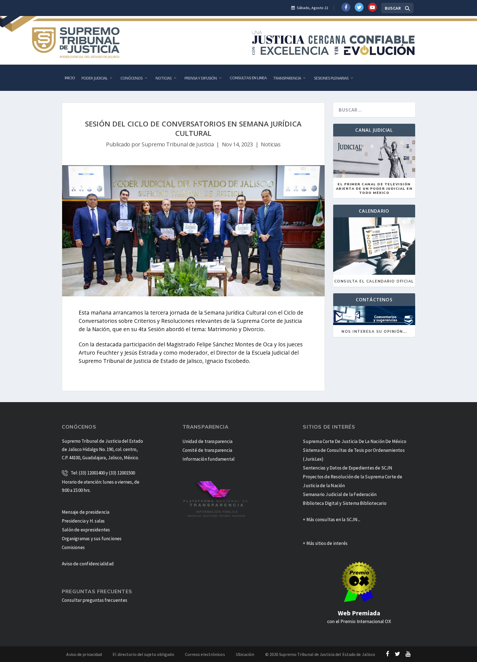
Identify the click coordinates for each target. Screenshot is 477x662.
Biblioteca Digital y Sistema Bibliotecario (344, 503)
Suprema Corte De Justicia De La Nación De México (354, 441)
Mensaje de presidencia (85, 512)
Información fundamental (208, 459)
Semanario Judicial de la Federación (340, 494)
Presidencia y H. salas (83, 521)
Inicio (70, 78)
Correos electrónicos (205, 654)
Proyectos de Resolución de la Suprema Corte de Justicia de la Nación (352, 481)
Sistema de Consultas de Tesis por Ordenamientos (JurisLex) (353, 454)
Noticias (163, 78)
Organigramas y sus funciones (92, 539)
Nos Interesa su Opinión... (374, 331)
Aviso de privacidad (84, 654)
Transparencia (287, 78)
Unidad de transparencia (207, 441)
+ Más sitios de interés (325, 543)
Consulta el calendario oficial (374, 281)
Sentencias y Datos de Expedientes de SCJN (347, 468)
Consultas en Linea (248, 78)
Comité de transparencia (207, 450)
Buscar (393, 8)
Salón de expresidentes (86, 530)
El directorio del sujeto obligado (143, 654)
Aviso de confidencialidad (88, 564)
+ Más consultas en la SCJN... (331, 519)
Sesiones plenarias (331, 78)
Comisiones (73, 547)
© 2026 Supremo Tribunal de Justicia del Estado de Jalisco (320, 654)
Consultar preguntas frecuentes (94, 600)
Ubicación (245, 654)
